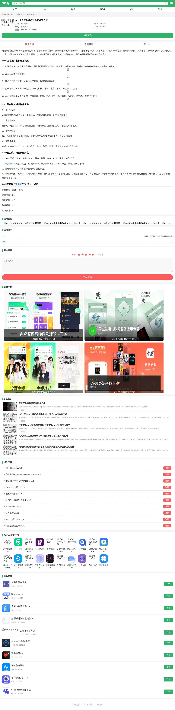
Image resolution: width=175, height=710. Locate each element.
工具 (16, 125)
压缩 (37, 163)
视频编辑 (9, 163)
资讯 (160, 9)
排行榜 (102, 9)
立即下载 (87, 35)
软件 (44, 9)
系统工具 (30, 15)
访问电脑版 (87, 705)
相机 (18, 184)
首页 (14, 9)
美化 (72, 146)
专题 (131, 9)
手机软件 (21, 15)
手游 (73, 9)
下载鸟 (5, 3)
